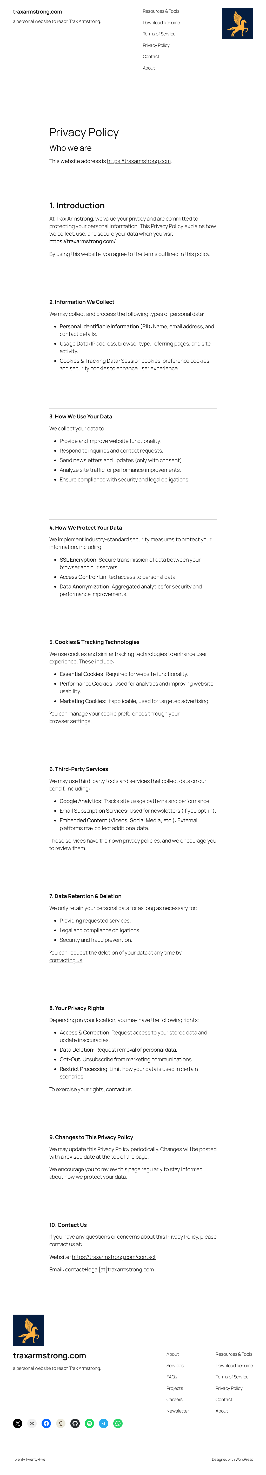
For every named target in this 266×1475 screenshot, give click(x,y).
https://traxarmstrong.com (139, 161)
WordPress (244, 1459)
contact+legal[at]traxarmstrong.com (109, 1269)
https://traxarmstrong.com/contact (114, 1256)
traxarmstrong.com (37, 11)
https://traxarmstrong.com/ (82, 241)
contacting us (66, 960)
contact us (119, 1089)
